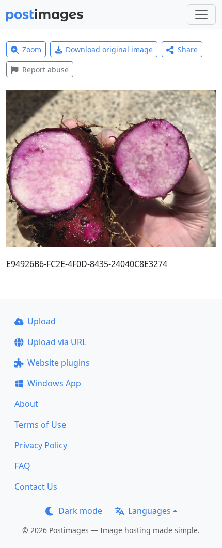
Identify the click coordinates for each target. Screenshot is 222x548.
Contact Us (35, 486)
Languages (149, 510)
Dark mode (80, 510)
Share (188, 49)
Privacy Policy (40, 445)
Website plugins (58, 362)
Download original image (109, 49)
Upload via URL (56, 342)
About (26, 404)
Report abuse (45, 69)
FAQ (22, 466)
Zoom (31, 49)
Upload (41, 321)
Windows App (54, 383)
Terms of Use (40, 424)
